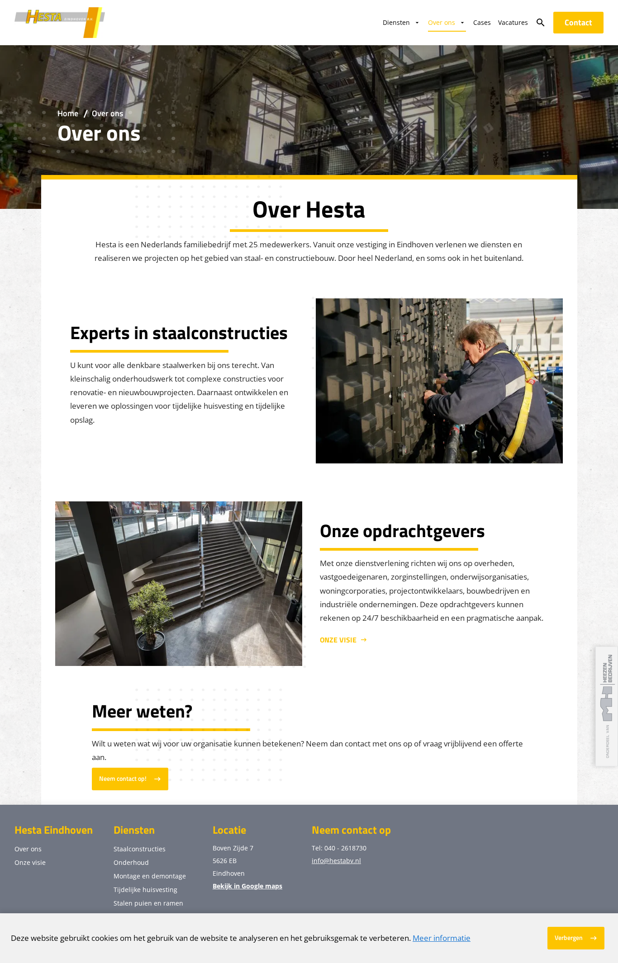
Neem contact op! (123, 779)
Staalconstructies (140, 849)
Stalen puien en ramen (148, 903)
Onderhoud (131, 862)
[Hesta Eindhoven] (59, 22)
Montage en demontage (150, 876)
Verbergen (569, 938)
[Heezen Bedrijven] (606, 706)
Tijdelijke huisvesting (145, 889)
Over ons (28, 849)
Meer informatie (442, 938)
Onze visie (338, 639)
